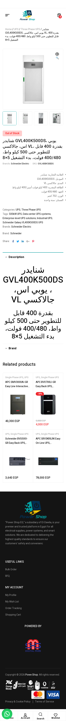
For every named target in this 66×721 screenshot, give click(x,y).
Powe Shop (31, 675)
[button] (57, 56)
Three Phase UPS (30, 29)
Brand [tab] (12, 348)
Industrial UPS (44, 218)
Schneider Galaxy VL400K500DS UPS (23, 222)
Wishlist (55, 718)
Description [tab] (16, 257)
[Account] (25, 715)
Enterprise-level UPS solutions (19, 218)
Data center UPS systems (37, 214)
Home (8, 29)
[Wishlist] (55, 715)
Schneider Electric (20, 163)
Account (25, 718)
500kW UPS (15, 214)
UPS (16, 29)
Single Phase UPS (14, 377)
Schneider (16, 233)
